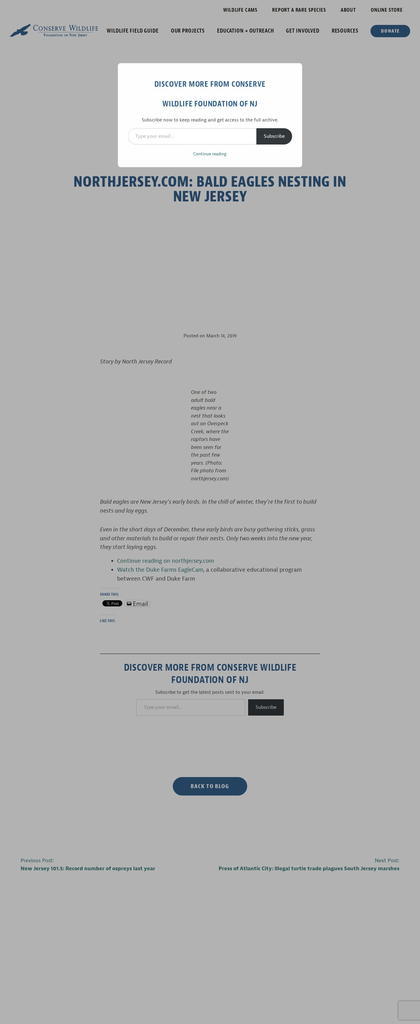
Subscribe (274, 136)
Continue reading (210, 154)
